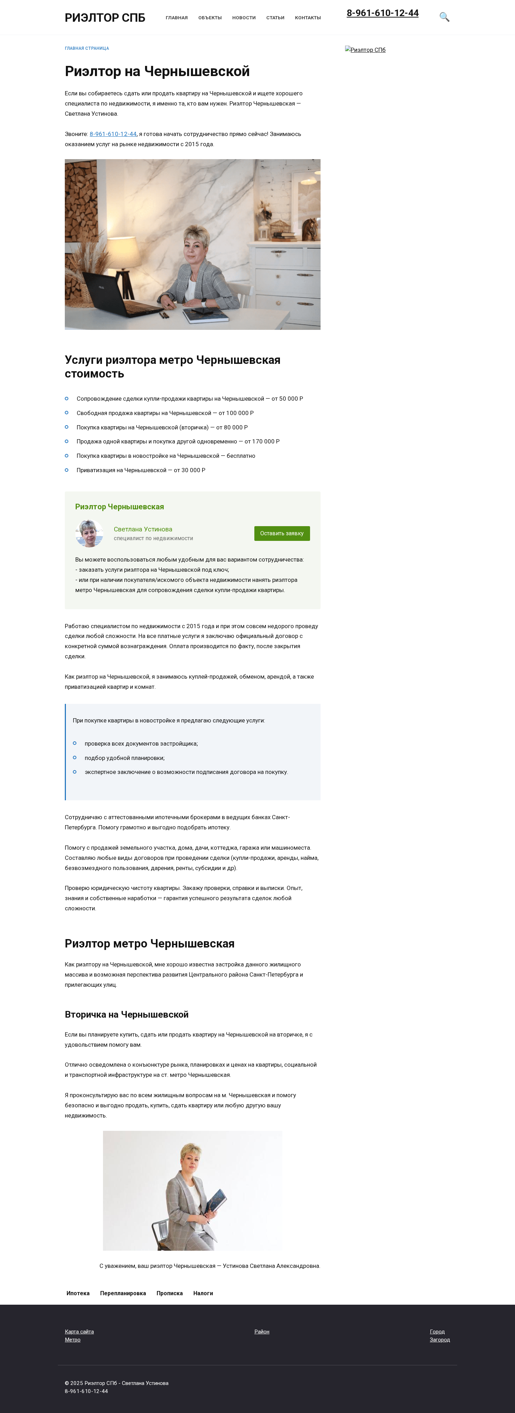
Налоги (203, 1293)
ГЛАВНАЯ (177, 17)
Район (261, 1332)
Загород (440, 1340)
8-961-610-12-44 (113, 133)
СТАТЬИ (275, 17)
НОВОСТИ (244, 17)
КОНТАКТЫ (308, 17)
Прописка (170, 1293)
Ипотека (78, 1293)
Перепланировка (123, 1293)
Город (437, 1332)
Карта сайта (79, 1332)
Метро (73, 1340)
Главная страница (87, 48)
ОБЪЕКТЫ (210, 17)
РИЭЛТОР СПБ (105, 18)
